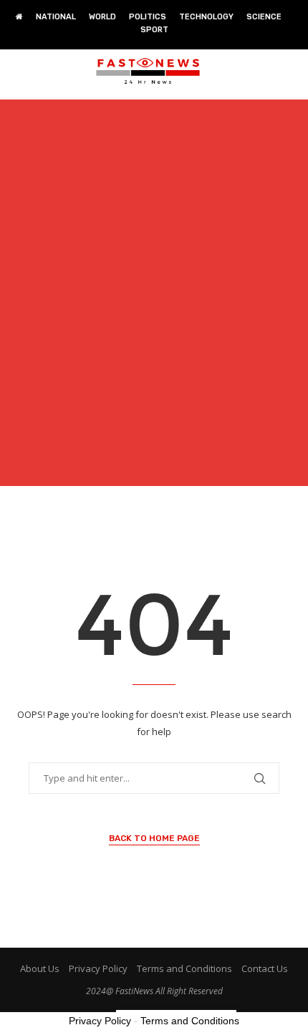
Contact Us (264, 968)
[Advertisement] (154, 301)
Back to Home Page (154, 838)
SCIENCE (263, 16)
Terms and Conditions (184, 968)
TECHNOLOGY (206, 16)
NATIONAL (56, 16)
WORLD (102, 16)
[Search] (294, 71)
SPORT (154, 29)
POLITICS (147, 16)
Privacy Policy (98, 968)
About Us (39, 968)
